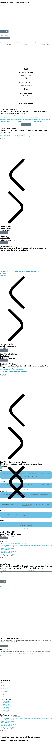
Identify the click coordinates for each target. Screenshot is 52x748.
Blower (20, 121)
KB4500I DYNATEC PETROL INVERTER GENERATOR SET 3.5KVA (19, 271)
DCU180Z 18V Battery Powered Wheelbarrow (14, 371)
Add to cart (3, 140)
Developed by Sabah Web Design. (14, 741)
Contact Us (5, 688)
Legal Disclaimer (6, 704)
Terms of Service (7, 705)
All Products (5, 684)
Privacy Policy (6, 701)
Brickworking (37, 121)
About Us (5, 687)
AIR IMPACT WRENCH (24, 117)
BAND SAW (34, 117)
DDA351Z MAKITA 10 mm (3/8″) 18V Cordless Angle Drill (17, 136)
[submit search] (50, 35)
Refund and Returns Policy (9, 702)
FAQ (3, 685)
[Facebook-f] (1, 559)
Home (4, 682)
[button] (1, 54)
